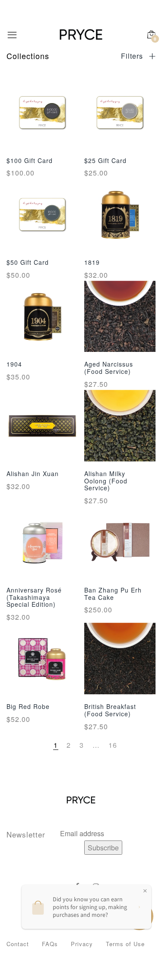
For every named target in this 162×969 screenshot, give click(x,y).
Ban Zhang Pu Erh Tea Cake (113, 594)
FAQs (50, 944)
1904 (14, 364)
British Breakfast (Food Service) (110, 710)
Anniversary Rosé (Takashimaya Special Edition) (34, 597)
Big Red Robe (28, 706)
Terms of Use (125, 944)
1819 (92, 262)
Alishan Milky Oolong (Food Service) (105, 480)
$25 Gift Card (105, 160)
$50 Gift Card (27, 262)
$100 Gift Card (29, 160)
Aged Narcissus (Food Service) (108, 368)
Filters (133, 56)
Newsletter (25, 834)
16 (112, 745)
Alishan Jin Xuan (32, 473)
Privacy (82, 944)
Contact (17, 944)
